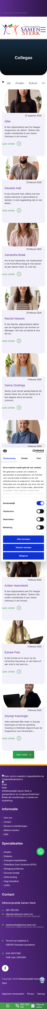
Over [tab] (39, 458)
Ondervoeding (10, 877)
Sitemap (41, 994)
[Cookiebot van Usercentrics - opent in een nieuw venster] (33, 451)
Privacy (30, 994)
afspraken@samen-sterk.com (19, 914)
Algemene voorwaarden (13, 994)
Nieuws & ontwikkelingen (15, 10)
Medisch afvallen (11, 830)
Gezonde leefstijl (11, 873)
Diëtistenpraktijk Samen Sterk (15, 791)
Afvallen (19, 83)
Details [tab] (24, 458)
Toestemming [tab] (9, 458)
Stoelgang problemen (14, 869)
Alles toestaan (23, 539)
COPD (7, 885)
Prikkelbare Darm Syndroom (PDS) (20, 864)
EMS (6, 834)
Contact (7, 822)
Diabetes (8, 856)
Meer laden (22, 754)
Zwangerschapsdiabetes (15, 860)
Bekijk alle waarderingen (13, 797)
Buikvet (33, 83)
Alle (9, 83)
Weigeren (23, 556)
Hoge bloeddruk (11, 881)
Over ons (8, 818)
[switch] (40, 511)
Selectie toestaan (23, 547)
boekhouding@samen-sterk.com (21, 925)
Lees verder (8, 143)
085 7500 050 (12, 910)
